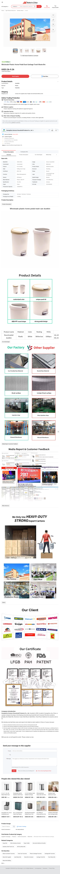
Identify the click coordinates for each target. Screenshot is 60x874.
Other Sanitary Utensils (15, 843)
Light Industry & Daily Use (10, 10)
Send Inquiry (15, 76)
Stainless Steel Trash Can (8, 846)
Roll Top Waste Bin (21, 846)
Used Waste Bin (17, 857)
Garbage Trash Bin (41, 857)
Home (2, 10)
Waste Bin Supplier (7, 857)
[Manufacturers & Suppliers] (30, 2)
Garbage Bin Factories (50, 853)
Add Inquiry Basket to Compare (30, 55)
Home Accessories (5, 829)
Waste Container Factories (9, 853)
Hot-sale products (20, 829)
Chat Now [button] (45, 76)
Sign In (3, 145)
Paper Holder (27, 843)
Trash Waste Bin (51, 857)
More (2, 863)
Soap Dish (5, 843)
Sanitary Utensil (20, 10)
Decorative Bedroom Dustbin (39, 843)
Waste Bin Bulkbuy (7, 860)
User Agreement (38, 868)
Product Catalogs (22, 826)
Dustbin (26, 10)
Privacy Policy (52, 868)
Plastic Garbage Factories (36, 853)
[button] (54, 154)
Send (14, 770)
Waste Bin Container (28, 857)
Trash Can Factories (22, 853)
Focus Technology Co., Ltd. (20, 868)
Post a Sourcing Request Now (43, 770)
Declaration (45, 868)
